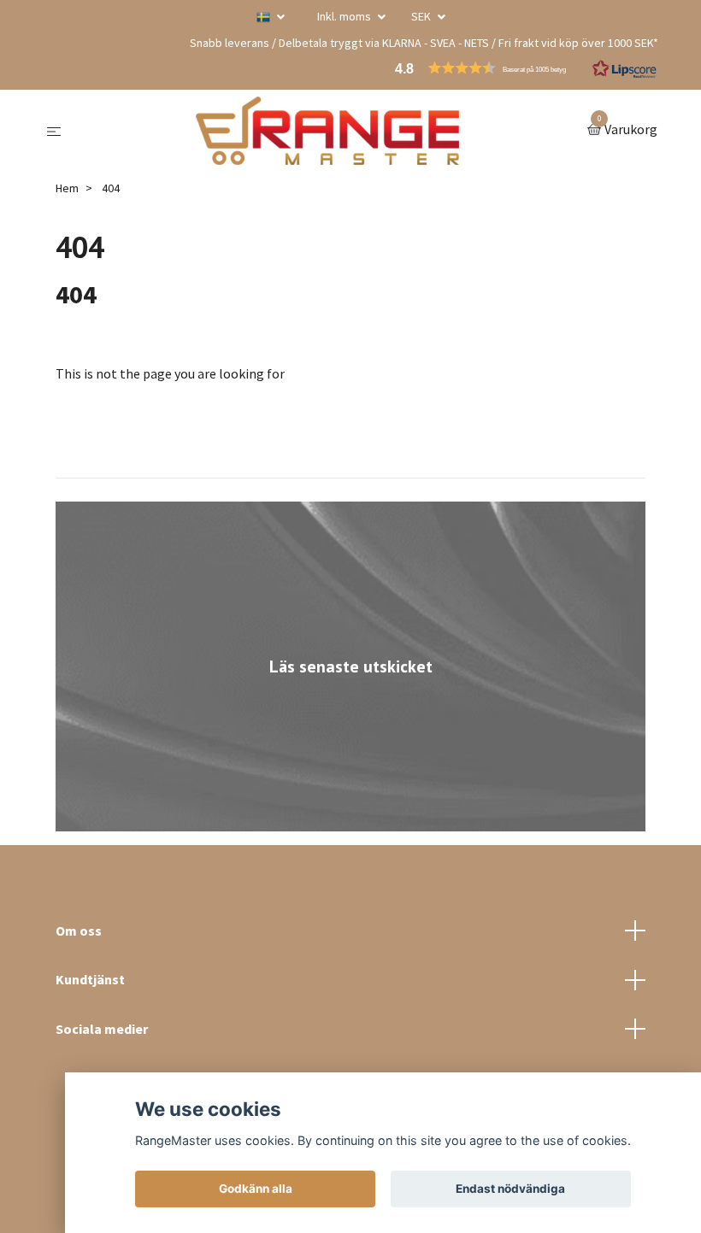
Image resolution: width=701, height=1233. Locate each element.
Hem (67, 188)
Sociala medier (102, 1028)
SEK (422, 16)
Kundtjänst (90, 979)
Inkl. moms (345, 16)
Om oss (79, 930)
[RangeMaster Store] (327, 131)
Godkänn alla (255, 1188)
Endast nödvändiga (510, 1188)
